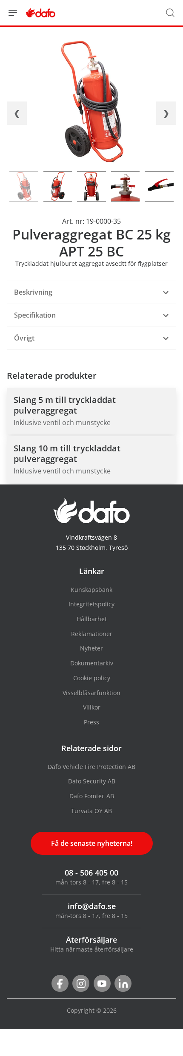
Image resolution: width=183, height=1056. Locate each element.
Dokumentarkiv (91, 663)
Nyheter (91, 648)
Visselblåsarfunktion (91, 693)
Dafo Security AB (91, 781)
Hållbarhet (92, 619)
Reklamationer (91, 634)
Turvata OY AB (91, 811)
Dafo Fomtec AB (91, 796)
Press (91, 722)
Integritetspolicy (91, 604)
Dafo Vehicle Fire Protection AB (91, 767)
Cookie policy (91, 678)
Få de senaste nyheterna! (91, 843)
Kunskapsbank (91, 590)
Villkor (91, 707)
